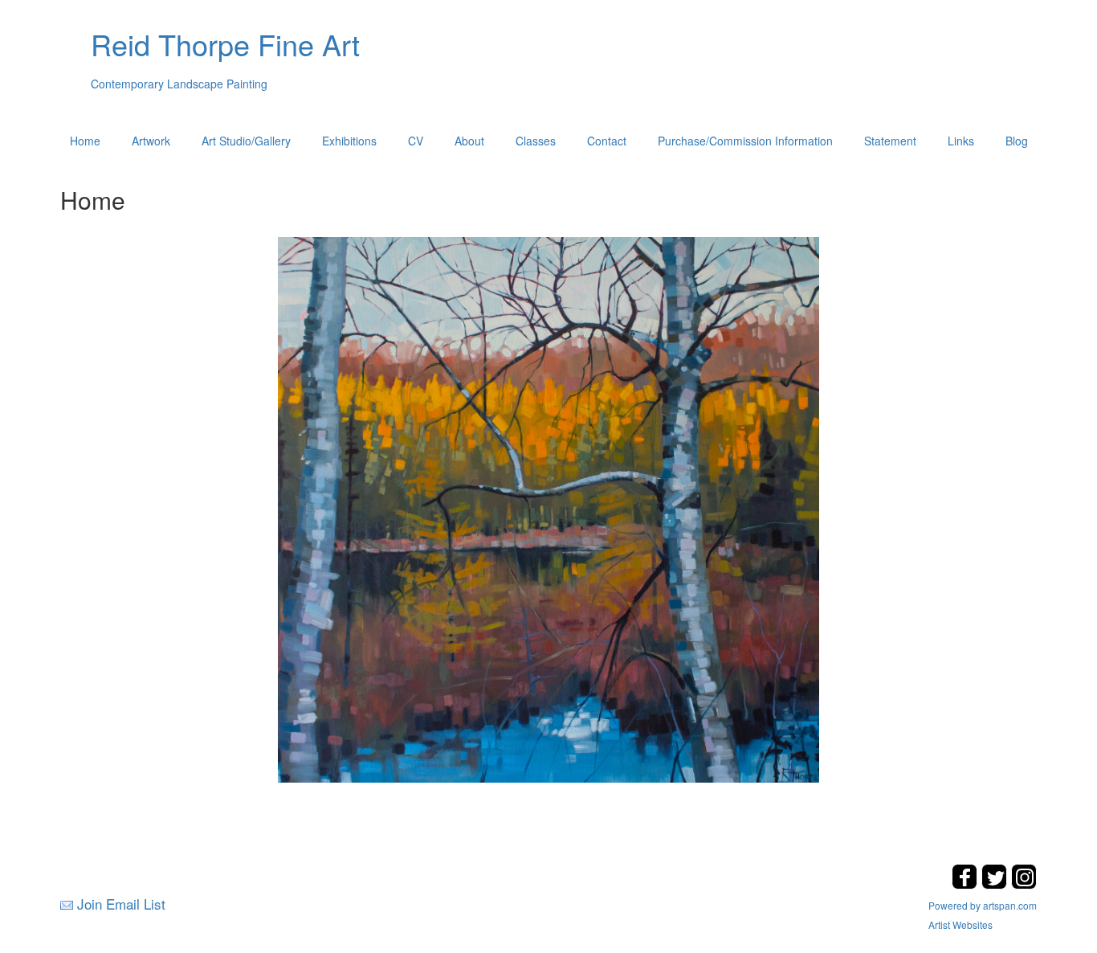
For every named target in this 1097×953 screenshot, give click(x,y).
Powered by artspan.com (982, 905)
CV (415, 141)
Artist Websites (960, 924)
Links (961, 141)
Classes (536, 141)
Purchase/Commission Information (745, 141)
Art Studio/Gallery (246, 141)
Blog (1016, 141)
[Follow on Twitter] (996, 884)
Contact (606, 141)
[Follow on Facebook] (966, 884)
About (469, 141)
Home (85, 141)
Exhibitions (349, 141)
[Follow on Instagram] (1024, 884)
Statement (890, 141)
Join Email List (121, 904)
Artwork (151, 141)
